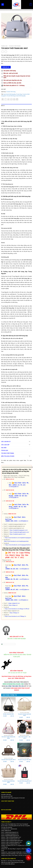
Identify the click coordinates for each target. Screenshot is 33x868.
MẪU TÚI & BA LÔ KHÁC (7, 456)
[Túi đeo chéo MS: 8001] (8, 704)
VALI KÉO (3, 447)
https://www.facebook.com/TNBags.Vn (15, 616)
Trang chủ (4, 46)
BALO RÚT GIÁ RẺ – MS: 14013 (25, 737)
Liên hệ (12, 716)
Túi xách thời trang (11, 95)
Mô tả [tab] (2, 105)
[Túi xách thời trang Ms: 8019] (8, 750)
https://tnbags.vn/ (14, 612)
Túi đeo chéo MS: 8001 (8, 714)
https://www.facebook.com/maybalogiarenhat (16, 541)
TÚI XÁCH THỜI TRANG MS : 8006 (8, 737)
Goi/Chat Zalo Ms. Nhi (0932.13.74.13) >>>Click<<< (19, 484)
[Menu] (2, 4)
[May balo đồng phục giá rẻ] (16, 4)
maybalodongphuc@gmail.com (12, 835)
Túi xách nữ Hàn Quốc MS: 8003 (24, 714)
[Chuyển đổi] (29, 441)
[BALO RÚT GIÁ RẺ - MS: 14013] (24, 727)
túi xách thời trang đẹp (20, 95)
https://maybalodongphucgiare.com (14, 840)
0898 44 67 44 (10, 582)
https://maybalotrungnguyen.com (13, 842)
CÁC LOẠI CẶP (5, 444)
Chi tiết (5, 716)
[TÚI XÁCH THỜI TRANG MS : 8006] (8, 727)
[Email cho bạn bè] (11, 99)
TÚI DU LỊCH (4, 450)
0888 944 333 (12, 514)
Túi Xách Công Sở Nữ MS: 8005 (8, 781)
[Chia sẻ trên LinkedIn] (17, 99)
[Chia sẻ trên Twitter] (8, 99)
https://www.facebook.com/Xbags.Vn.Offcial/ (17, 609)
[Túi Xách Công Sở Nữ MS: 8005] (8, 771)
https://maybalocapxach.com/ (18, 534)
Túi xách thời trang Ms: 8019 (8, 759)
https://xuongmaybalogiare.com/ (13, 837)
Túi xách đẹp (19, 94)
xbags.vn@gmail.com (14, 603)
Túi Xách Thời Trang (15, 46)
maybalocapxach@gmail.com (11, 832)
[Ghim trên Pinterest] (14, 99)
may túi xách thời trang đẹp (9, 94)
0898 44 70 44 (10, 572)
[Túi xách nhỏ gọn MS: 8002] (24, 750)
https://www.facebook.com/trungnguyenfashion (18, 545)
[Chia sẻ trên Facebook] (5, 99)
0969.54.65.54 (10, 561)
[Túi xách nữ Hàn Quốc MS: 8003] (24, 704)
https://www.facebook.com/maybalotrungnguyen (18, 537)
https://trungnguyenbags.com (13, 843)
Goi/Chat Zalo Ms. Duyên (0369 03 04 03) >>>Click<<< (19, 495)
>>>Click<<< (23, 521)
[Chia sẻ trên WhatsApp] (2, 99)
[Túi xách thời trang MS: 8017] (24, 771)
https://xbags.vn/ (13, 605)
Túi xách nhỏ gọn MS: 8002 (24, 759)
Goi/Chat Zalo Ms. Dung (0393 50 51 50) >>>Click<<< (19, 506)
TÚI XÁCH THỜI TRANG (7, 453)
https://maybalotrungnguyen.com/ (19, 530)
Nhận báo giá (5, 67)
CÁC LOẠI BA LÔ (5, 441)
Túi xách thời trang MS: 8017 (25, 781)
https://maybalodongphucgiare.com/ (19, 532)
